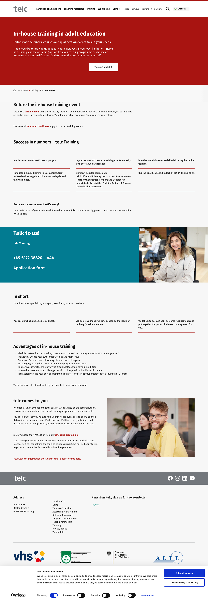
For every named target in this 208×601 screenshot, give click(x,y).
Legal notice (58, 501)
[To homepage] (20, 9)
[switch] (81, 595)
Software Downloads (62, 515)
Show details (147, 595)
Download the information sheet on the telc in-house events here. (47, 458)
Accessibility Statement (64, 511)
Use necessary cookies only (184, 582)
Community (156, 9)
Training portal (102, 67)
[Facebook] (170, 478)
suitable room (32, 111)
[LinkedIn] (184, 478)
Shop (127, 9)
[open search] (168, 9)
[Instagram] (177, 478)
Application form (29, 267)
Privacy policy (59, 528)
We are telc (104, 9)
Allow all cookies (184, 573)
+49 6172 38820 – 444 (33, 257)
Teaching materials (74, 9)
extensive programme (66, 435)
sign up (95, 504)
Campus (135, 9)
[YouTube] (192, 478)
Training (91, 9)
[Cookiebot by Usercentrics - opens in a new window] (18, 595)
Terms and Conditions (37, 126)
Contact (116, 9)
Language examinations (48, 9)
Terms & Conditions (62, 508)
